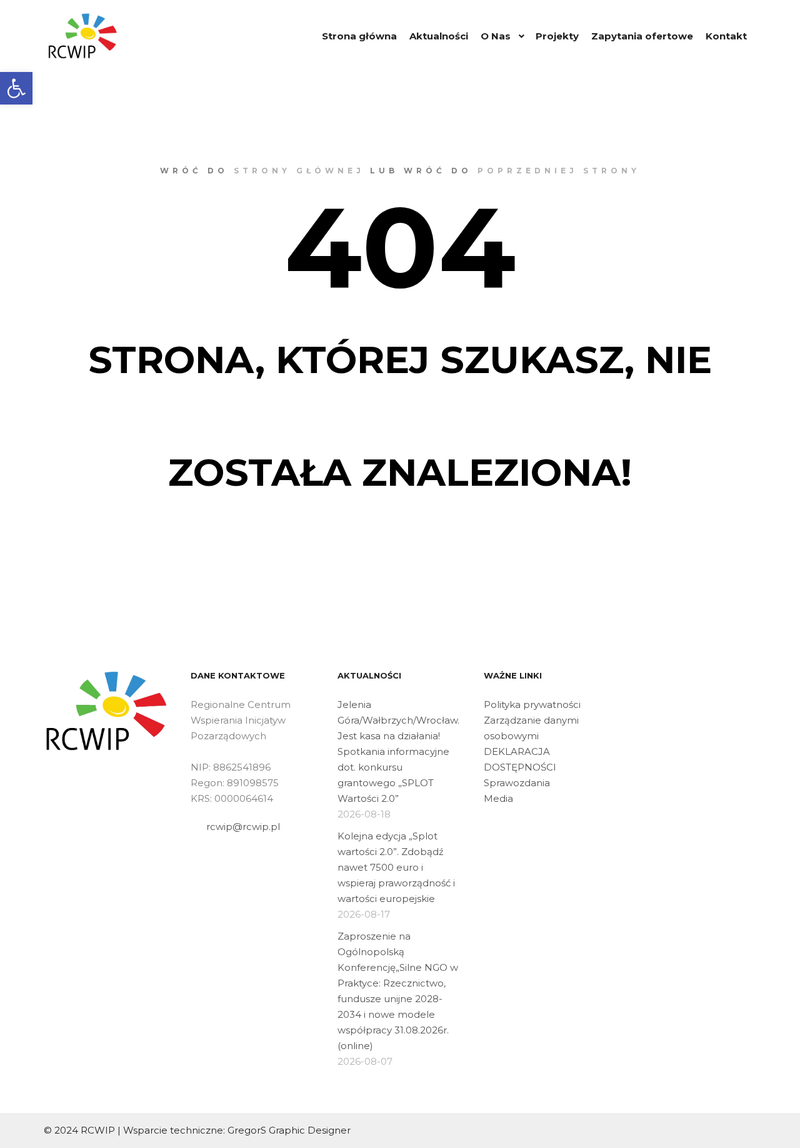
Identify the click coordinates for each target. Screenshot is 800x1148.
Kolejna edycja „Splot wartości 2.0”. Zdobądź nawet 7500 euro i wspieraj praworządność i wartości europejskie (396, 867)
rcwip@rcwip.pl (243, 827)
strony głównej (299, 170)
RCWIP (98, 1130)
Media (498, 798)
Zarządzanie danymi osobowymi (531, 728)
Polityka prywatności (532, 704)
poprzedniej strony (559, 170)
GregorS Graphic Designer (289, 1130)
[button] (16, 88)
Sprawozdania (517, 783)
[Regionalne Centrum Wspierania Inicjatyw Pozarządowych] (83, 36)
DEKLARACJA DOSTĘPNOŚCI (520, 759)
